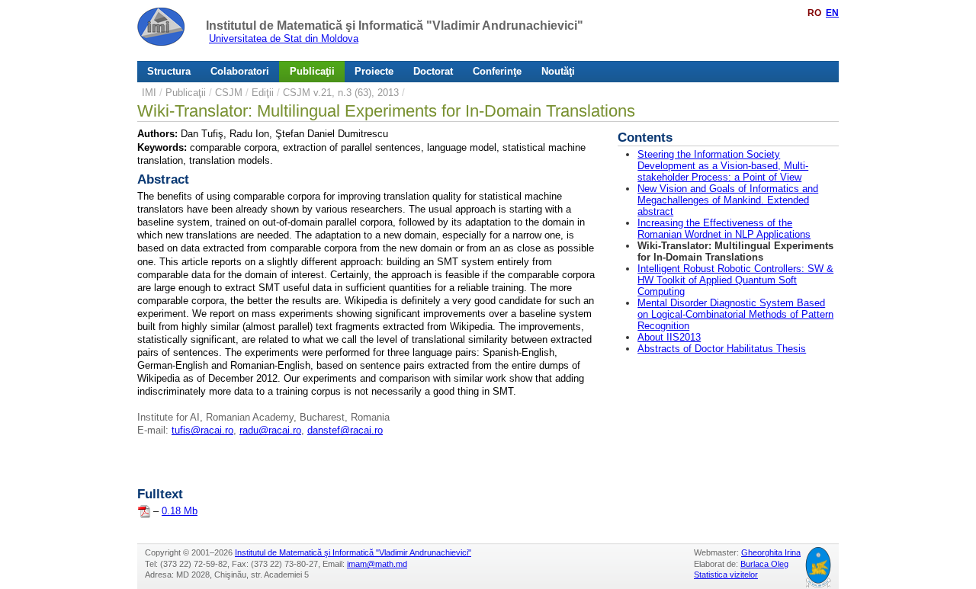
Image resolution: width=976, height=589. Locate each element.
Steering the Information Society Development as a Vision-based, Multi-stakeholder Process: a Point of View (722, 166)
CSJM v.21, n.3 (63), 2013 (341, 92)
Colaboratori (239, 71)
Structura (169, 71)
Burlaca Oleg (764, 563)
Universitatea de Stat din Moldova (283, 38)
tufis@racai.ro (202, 430)
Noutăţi (558, 71)
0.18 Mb (179, 511)
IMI (149, 92)
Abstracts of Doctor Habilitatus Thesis (721, 348)
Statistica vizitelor (726, 574)
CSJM (228, 92)
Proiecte (374, 71)
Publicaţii (312, 71)
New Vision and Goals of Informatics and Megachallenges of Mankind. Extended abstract (727, 200)
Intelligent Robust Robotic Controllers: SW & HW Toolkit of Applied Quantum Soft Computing (735, 280)
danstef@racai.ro (345, 430)
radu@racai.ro (270, 430)
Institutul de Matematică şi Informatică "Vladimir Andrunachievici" (394, 25)
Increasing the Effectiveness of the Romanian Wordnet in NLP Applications (724, 228)
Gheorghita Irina (771, 552)
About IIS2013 (669, 337)
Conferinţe (497, 71)
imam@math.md (377, 563)
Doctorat (433, 71)
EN (832, 13)
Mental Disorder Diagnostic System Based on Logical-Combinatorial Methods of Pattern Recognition (735, 314)
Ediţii (263, 92)
